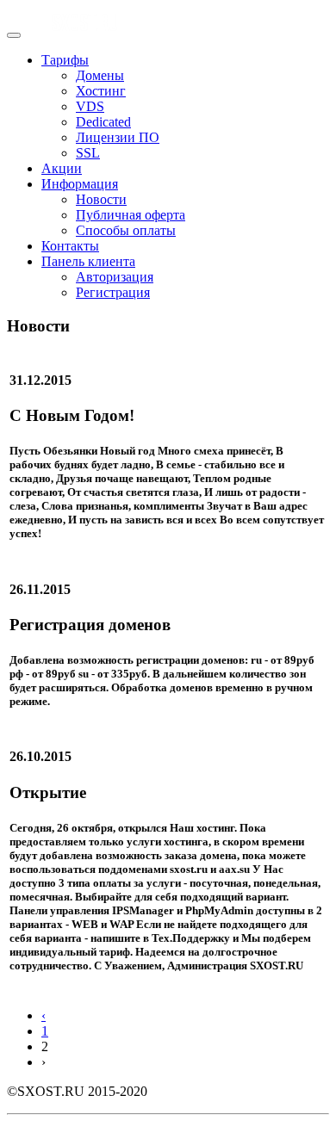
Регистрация (113, 292)
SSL (88, 152)
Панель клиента (88, 261)
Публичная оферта (130, 214)
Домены (100, 75)
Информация (79, 183)
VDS (90, 106)
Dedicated (103, 121)
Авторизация (114, 276)
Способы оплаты (126, 230)
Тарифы (65, 60)
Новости (101, 199)
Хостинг (101, 91)
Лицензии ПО (117, 137)
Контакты (70, 245)
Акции (61, 168)
